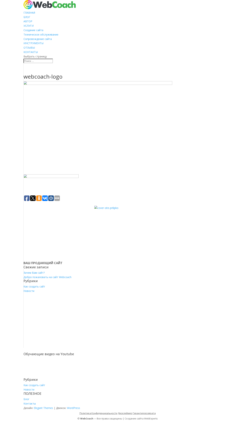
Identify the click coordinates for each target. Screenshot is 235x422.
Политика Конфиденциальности (98, 413)
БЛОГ (27, 17)
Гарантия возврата (144, 413)
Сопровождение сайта (38, 39)
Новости (29, 291)
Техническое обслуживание (41, 34)
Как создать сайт (34, 286)
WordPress (73, 408)
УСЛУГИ (29, 25)
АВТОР (28, 21)
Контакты (30, 403)
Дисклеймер (125, 413)
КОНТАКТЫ (31, 52)
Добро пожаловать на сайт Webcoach (47, 277)
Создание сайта (33, 30)
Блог (26, 399)
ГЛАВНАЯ (29, 12)
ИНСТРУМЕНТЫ (34, 43)
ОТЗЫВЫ (29, 47)
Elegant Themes (43, 408)
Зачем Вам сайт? (34, 272)
